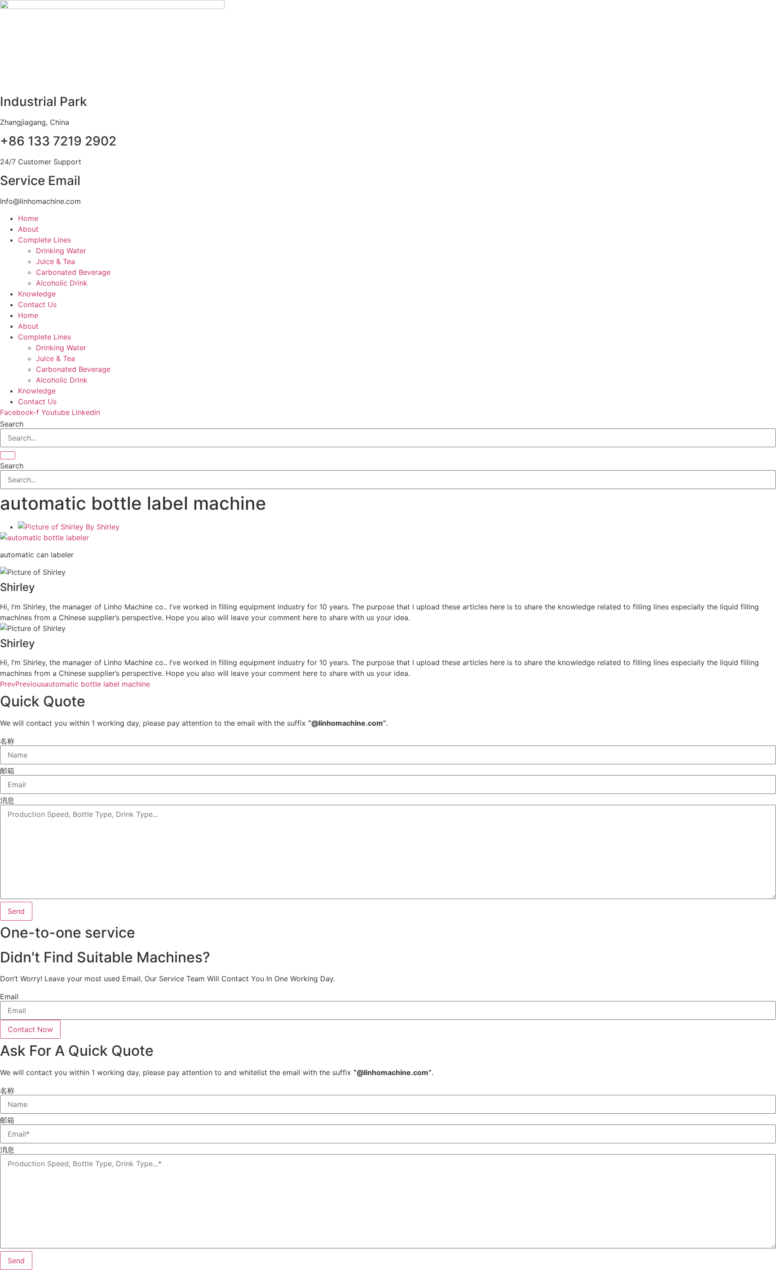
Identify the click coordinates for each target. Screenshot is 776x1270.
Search (11, 424)
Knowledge (37, 293)
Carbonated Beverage (73, 272)
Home (28, 218)
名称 (7, 741)
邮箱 (7, 770)
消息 (7, 800)
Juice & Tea (55, 261)
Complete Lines (44, 239)
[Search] (7, 455)
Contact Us (37, 304)
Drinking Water (61, 250)
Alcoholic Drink (62, 282)
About (28, 229)
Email (9, 996)
